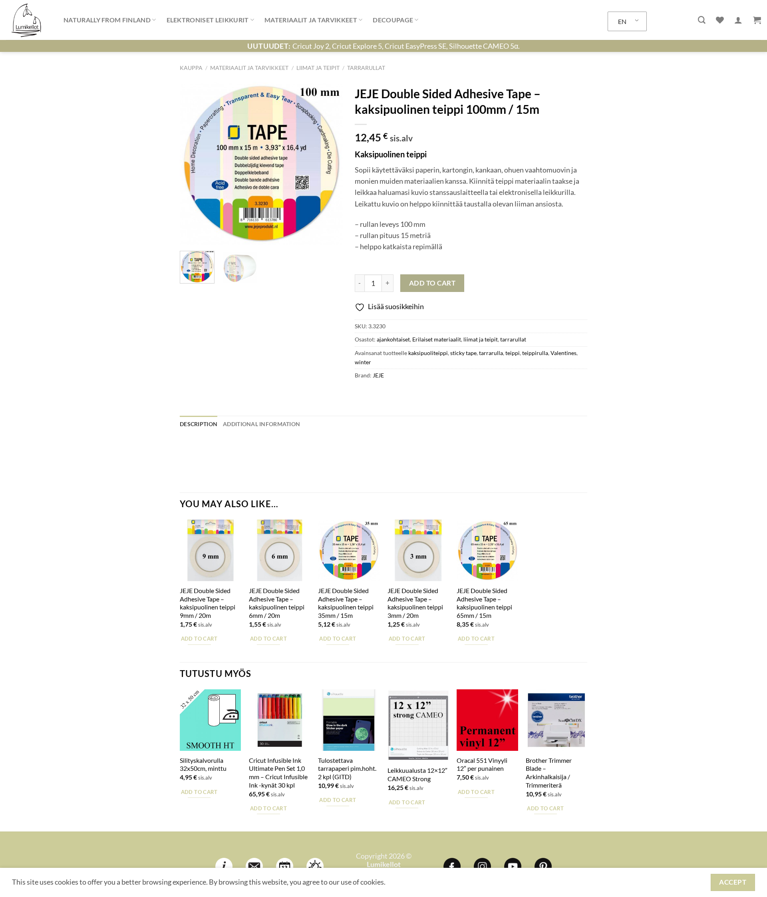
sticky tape (463, 352)
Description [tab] (198, 424)
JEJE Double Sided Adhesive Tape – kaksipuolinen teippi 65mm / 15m (484, 603)
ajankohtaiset (393, 339)
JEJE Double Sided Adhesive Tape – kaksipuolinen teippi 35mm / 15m (346, 603)
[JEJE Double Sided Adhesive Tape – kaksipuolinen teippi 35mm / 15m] (349, 550)
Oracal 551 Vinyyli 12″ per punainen (482, 764)
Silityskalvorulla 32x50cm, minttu (203, 764)
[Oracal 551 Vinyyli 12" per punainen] (487, 720)
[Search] (701, 20)
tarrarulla (491, 352)
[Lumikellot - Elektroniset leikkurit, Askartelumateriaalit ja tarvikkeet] (29, 20)
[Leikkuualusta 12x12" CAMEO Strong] (418, 725)
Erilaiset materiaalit (436, 339)
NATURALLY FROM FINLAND (107, 20)
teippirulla (535, 352)
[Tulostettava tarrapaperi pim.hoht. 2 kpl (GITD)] (349, 720)
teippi (512, 352)
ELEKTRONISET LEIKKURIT (208, 20)
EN (622, 21)
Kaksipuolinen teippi (391, 154)
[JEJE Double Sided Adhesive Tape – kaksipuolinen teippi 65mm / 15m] (487, 550)
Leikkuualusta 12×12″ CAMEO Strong (417, 774)
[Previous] (193, 163)
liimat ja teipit (318, 67)
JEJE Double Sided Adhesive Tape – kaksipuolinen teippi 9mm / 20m (207, 603)
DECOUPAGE (393, 20)
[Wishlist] (720, 20)
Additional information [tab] (261, 424)
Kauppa (191, 67)
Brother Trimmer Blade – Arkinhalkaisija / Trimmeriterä (549, 772)
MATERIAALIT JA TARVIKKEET (310, 20)
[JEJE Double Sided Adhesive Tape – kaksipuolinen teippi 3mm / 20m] (418, 550)
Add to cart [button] (199, 638)
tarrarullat (366, 67)
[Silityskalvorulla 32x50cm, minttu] (210, 720)
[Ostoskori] (757, 20)
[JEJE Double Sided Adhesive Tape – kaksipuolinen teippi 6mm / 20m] (279, 550)
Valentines (563, 352)
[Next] (329, 163)
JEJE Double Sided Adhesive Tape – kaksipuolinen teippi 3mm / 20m (415, 603)
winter (363, 362)
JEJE (378, 375)
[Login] (738, 20)
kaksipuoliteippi (428, 352)
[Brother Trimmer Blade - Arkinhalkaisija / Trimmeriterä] (556, 720)
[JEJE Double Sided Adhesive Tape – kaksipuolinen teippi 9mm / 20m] (210, 550)
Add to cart (432, 283)
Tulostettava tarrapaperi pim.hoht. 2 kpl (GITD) (347, 768)
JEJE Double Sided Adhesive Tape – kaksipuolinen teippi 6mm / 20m (276, 603)
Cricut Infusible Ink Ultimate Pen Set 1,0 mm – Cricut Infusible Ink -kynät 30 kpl (278, 772)
